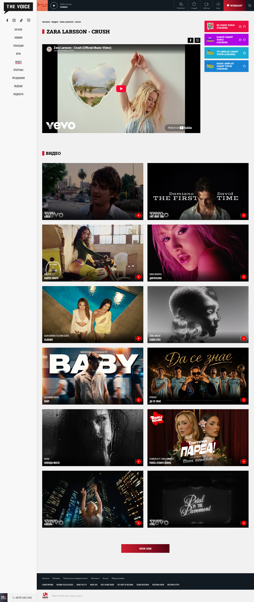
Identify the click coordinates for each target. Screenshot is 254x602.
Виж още (145, 548)
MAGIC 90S (93, 584)
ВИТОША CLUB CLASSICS (65, 584)
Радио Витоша (47, 584)
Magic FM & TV (82, 584)
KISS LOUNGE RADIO (107, 584)
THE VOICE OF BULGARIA (125, 584)
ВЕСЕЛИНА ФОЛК (158, 584)
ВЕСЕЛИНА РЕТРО (173, 584)
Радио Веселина (143, 584)
